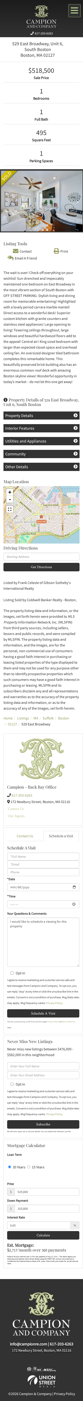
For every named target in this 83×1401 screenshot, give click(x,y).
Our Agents (16, 815)
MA (35, 718)
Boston (63, 718)
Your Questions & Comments (27, 913)
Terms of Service (68, 1021)
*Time (11, 896)
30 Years (18, 1167)
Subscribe (43, 1124)
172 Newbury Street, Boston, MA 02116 (41, 1350)
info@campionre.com (28, 1344)
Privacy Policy (54, 1003)
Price (10, 1184)
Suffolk (48, 718)
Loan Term (14, 1155)
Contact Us (16, 808)
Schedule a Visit (61, 836)
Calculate (43, 1235)
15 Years (37, 1167)
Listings (23, 718)
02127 (12, 724)
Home (8, 718)
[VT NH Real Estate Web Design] (41, 1380)
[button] (7, 201)
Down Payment (17, 1200)
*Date (11, 879)
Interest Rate (16, 1217)
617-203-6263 (44, 33)
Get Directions (41, 566)
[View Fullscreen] (9, 509)
